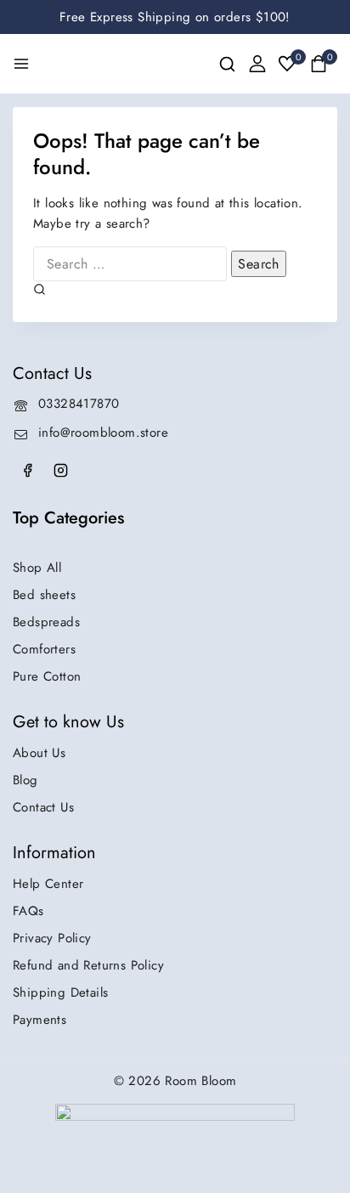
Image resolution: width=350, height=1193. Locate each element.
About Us (39, 753)
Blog (25, 780)
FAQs (28, 911)
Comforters (44, 649)
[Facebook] (27, 469)
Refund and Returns (88, 965)
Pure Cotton (47, 676)
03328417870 (78, 403)
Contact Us (43, 807)
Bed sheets (44, 594)
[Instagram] (60, 469)
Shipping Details (60, 992)
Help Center (48, 883)
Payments (39, 1019)
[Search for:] (132, 264)
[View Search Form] (227, 64)
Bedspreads (46, 622)
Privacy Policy (52, 938)
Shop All (37, 567)
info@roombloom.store (103, 432)
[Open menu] (21, 63)
